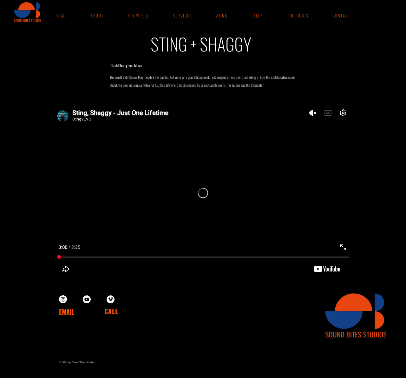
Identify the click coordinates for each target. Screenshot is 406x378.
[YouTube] (87, 299)
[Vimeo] (111, 299)
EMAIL (67, 312)
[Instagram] (63, 299)
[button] (221, 15)
